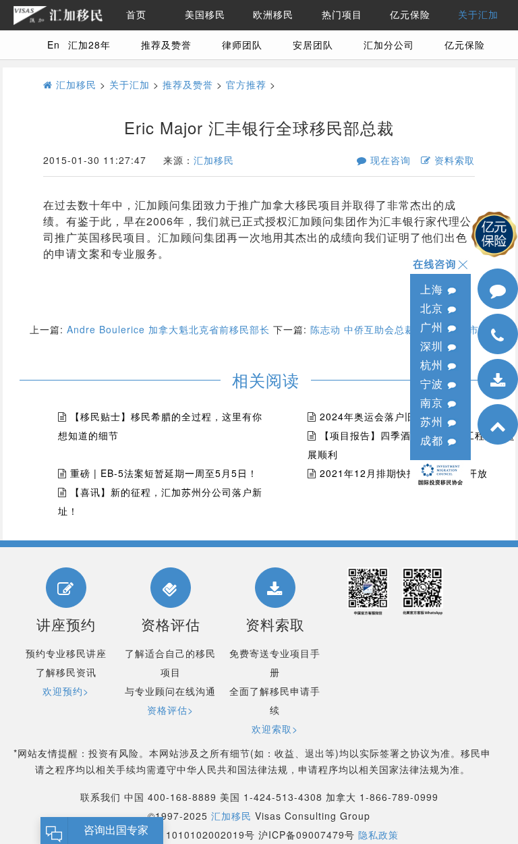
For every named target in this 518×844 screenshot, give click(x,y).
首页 (136, 14)
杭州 (433, 364)
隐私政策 (378, 834)
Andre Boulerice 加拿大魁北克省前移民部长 (168, 329)
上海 (433, 289)
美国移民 (205, 14)
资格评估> (170, 709)
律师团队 (242, 44)
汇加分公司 (389, 44)
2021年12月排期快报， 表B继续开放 (404, 473)
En (53, 44)
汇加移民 (74, 84)
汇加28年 (89, 44)
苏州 (433, 421)
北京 (433, 308)
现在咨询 (389, 160)
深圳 (433, 346)
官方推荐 (246, 84)
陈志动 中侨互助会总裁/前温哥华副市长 (399, 329)
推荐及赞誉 (166, 44)
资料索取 (453, 160)
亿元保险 (410, 14)
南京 (433, 402)
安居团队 (313, 44)
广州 (433, 327)
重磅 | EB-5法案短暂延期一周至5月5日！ (164, 473)
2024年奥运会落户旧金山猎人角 (392, 416)
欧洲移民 (273, 14)
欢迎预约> (65, 691)
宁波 (433, 383)
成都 (433, 440)
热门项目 (342, 14)
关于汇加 (478, 14)
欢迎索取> (275, 728)
